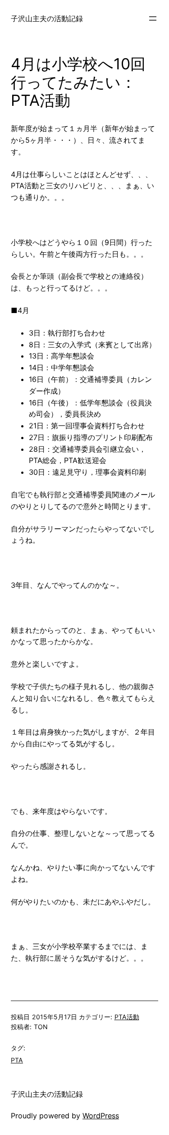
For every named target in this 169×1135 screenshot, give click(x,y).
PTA (17, 1060)
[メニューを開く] (152, 18)
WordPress (100, 1115)
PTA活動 (126, 1017)
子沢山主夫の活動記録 (47, 18)
